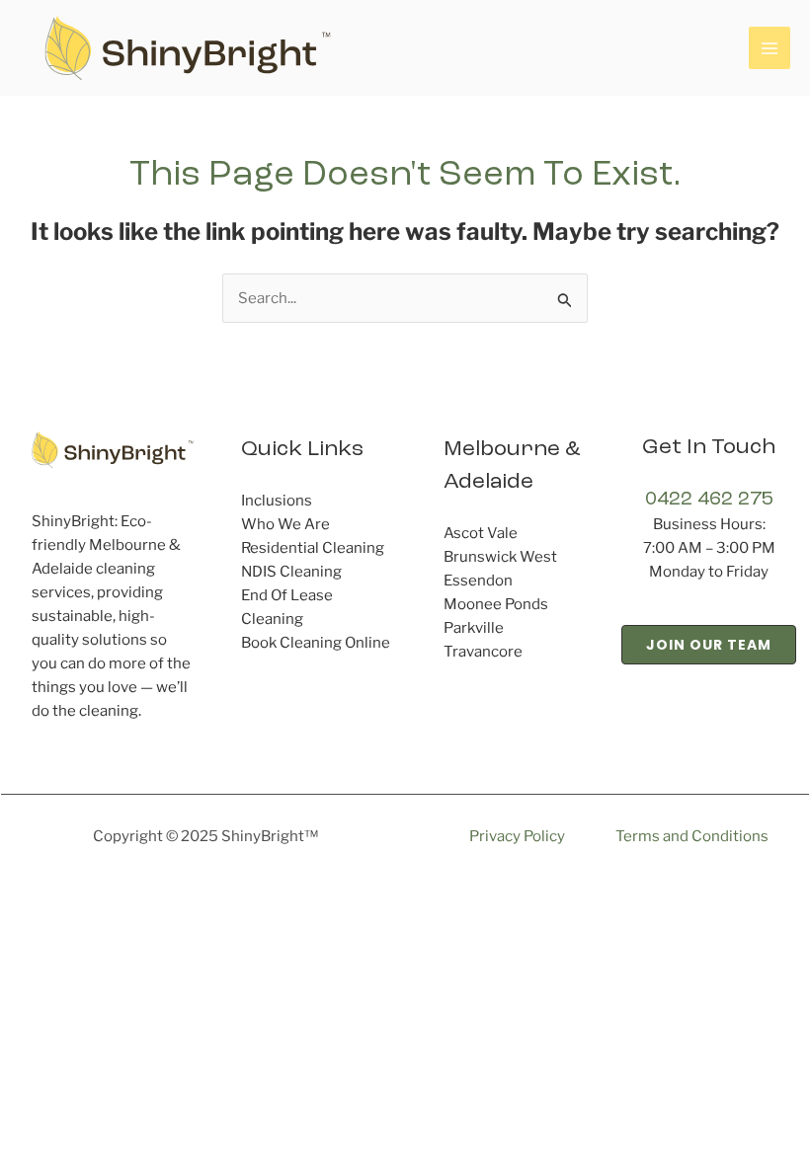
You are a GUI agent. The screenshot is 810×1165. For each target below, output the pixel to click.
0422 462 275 (709, 499)
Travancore (483, 651)
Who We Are (285, 524)
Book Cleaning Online (315, 643)
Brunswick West (500, 557)
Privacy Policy (517, 836)
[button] (708, 644)
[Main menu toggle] (770, 48)
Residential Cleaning (312, 548)
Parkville (474, 628)
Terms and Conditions (692, 836)
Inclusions (276, 500)
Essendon (478, 580)
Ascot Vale (481, 533)
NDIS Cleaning (291, 572)
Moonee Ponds (496, 604)
